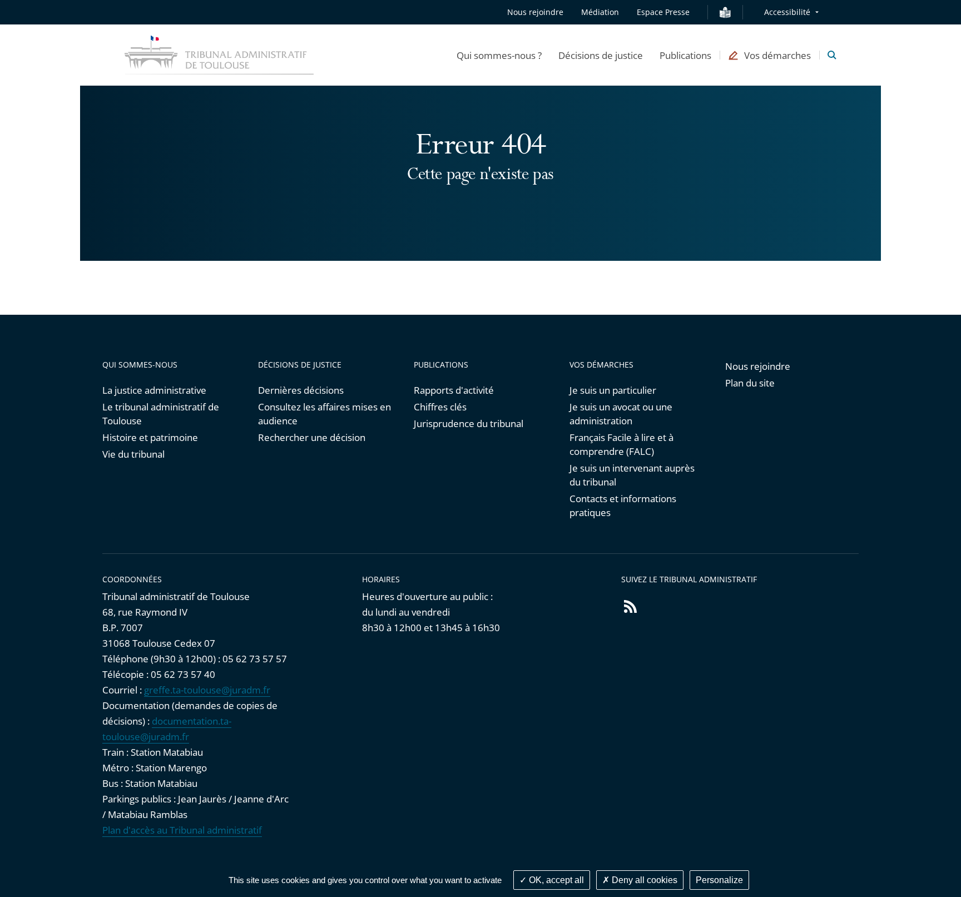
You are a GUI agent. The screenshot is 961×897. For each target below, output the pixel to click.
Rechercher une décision (311, 437)
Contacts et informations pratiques (622, 505)
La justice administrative (154, 390)
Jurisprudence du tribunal (468, 423)
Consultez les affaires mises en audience (324, 413)
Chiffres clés (440, 406)
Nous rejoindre (535, 12)
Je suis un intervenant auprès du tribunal (632, 475)
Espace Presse (663, 12)
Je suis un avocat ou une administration (620, 413)
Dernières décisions (301, 390)
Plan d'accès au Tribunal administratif (182, 830)
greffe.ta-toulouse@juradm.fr (207, 689)
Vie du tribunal (133, 454)
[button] (499, 55)
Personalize (719, 880)
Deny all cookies (643, 880)
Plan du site (750, 382)
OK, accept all (555, 880)
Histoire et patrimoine (150, 437)
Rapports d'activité (454, 390)
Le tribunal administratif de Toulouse (160, 413)
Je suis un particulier (612, 390)
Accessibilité (787, 12)
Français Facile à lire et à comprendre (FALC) (621, 444)
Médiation (600, 12)
